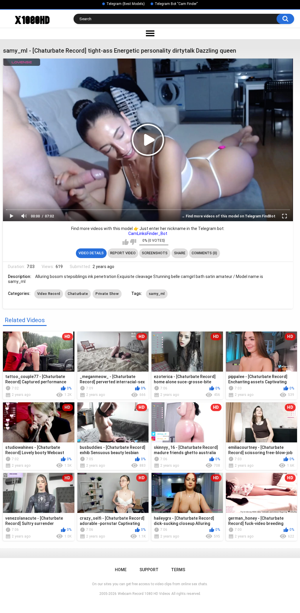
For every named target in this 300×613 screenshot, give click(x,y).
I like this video (125, 242)
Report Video (123, 253)
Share (179, 253)
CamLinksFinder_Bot (147, 233)
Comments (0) (204, 253)
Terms (178, 569)
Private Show (107, 294)
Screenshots (155, 253)
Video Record (48, 294)
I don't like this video (133, 242)
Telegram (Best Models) (125, 4)
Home (121, 569)
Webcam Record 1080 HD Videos (144, 594)
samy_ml (157, 294)
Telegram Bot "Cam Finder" (176, 4)
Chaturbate (78, 294)
